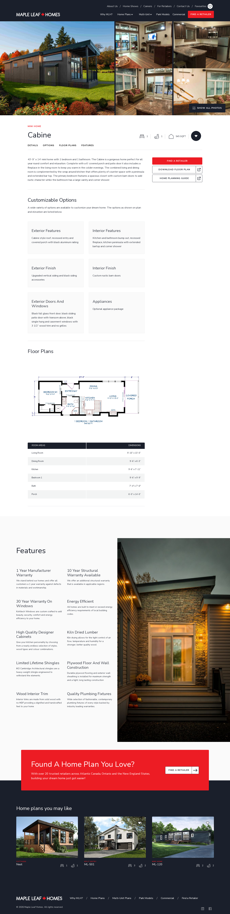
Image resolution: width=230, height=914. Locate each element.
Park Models (163, 14)
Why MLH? (106, 14)
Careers (147, 6)
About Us (112, 6)
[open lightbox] (57, 68)
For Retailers (164, 6)
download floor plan (174, 169)
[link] (177, 169)
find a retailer (201, 14)
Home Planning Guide (174, 178)
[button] (125, 14)
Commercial (179, 14)
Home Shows (130, 6)
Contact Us (183, 6)
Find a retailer (179, 770)
